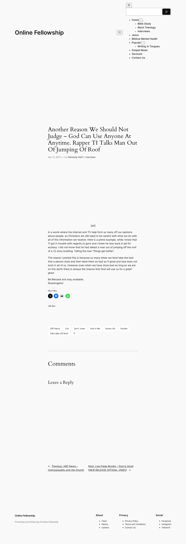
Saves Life (110, 328)
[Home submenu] (141, 20)
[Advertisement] (93, 88)
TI (74, 333)
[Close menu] (129, 5)
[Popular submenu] (143, 42)
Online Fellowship (39, 32)
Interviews (90, 157)
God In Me (95, 328)
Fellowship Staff (75, 157)
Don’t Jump (79, 328)
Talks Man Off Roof (59, 333)
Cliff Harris (55, 328)
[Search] (166, 12)
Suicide (123, 328)
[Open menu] (119, 32)
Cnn (67, 328)
